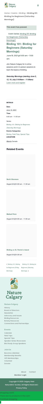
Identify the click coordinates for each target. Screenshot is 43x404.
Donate (7, 363)
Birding (22, 13)
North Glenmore (13, 179)
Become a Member (12, 353)
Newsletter (8, 313)
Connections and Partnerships (16, 323)
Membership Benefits (12, 355)
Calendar (8, 333)
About (23, 372)
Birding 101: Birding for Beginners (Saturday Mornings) (28, 267)
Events (14, 13)
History (7, 308)
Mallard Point (12, 214)
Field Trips (16, 134)
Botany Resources (11, 321)
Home (7, 13)
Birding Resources (11, 318)
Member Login (20, 375)
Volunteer (8, 361)
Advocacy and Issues (13, 316)
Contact (32, 372)
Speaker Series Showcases (15, 341)
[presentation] (21, 165)
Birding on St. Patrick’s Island (18, 250)
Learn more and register (16, 82)
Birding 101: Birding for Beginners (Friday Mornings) (13, 267)
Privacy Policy (21, 388)
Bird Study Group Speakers (15, 343)
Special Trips (24, 134)
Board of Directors (11, 310)
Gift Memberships (11, 358)
